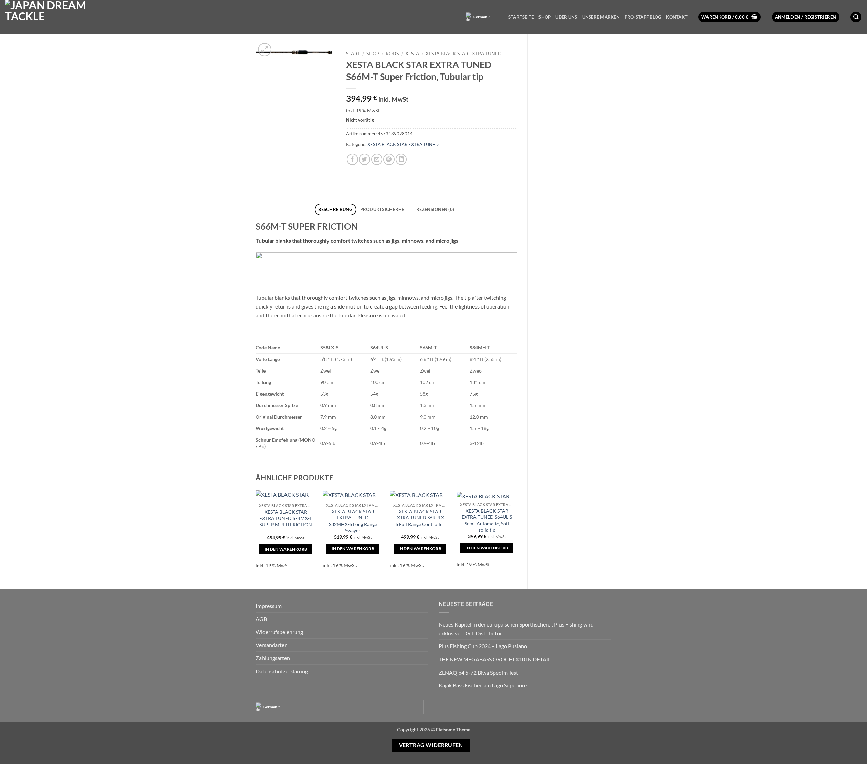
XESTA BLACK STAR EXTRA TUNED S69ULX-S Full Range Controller (420, 518)
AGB (261, 619)
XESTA (412, 53)
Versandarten (272, 645)
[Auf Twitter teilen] (364, 159)
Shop (544, 17)
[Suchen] (855, 17)
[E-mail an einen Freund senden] (376, 159)
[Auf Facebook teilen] (352, 159)
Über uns (566, 17)
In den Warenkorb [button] (286, 549)
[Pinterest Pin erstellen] (389, 159)
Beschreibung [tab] (335, 209)
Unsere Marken (601, 17)
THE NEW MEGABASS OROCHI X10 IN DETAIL (495, 659)
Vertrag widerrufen (431, 745)
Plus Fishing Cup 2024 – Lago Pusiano (483, 646)
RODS (392, 53)
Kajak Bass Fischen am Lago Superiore (483, 685)
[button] (729, 17)
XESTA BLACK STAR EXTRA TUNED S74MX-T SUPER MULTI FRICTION (285, 518)
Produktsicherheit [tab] (384, 209)
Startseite (521, 17)
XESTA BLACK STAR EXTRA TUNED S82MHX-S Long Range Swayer (353, 521)
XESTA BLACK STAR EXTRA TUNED (464, 53)
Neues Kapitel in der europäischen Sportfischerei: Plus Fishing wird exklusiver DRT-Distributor (516, 628)
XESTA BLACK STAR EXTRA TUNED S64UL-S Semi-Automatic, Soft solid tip (487, 520)
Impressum (269, 605)
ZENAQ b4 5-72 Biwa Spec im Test (478, 672)
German (480, 16)
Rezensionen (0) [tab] (435, 209)
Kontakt (677, 17)
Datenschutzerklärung (282, 671)
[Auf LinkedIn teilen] (401, 159)
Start (353, 53)
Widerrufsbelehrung (279, 632)
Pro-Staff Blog (643, 17)
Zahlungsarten (273, 658)
